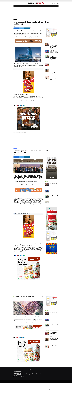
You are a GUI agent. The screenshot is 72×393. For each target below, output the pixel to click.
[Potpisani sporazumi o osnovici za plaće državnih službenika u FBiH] (28, 166)
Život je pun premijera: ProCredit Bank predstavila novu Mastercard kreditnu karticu (54, 78)
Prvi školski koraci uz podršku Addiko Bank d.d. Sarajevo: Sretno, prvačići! (54, 51)
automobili (19, 375)
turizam (17, 376)
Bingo (21, 372)
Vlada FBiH (22, 376)
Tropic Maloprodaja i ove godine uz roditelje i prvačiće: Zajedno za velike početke (54, 65)
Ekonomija (15, 148)
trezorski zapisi (19, 132)
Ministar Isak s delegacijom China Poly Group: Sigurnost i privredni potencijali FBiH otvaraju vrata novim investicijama (54, 45)
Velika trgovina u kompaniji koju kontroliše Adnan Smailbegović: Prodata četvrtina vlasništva (54, 57)
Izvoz (15, 372)
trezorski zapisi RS (24, 132)
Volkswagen (24, 373)
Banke (21, 373)
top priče (15, 375)
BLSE (19, 373)
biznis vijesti (18, 372)
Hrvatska (15, 376)
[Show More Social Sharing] (30, 28)
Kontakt (30, 376)
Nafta (19, 376)
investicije (16, 373)
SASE (26, 373)
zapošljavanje (24, 375)
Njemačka (24, 372)
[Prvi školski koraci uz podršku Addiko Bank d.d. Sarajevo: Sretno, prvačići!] (47, 51)
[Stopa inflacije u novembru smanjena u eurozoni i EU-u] (28, 308)
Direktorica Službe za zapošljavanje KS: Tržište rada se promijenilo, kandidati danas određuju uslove (28, 0)
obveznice (15, 132)
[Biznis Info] (36, 3)
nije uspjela (27, 36)
